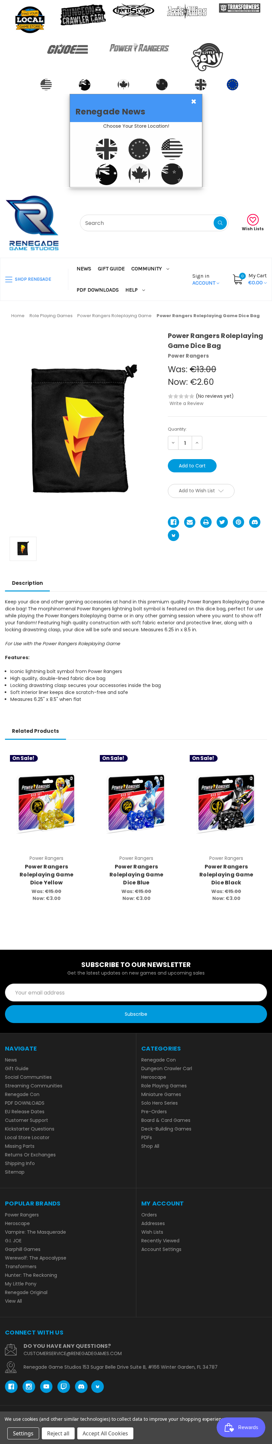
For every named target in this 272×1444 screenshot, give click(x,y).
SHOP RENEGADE (32, 279)
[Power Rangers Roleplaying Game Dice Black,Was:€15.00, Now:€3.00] (226, 803)
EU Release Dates (24, 1111)
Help (132, 290)
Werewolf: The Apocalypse (35, 1258)
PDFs (146, 1137)
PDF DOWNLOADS (98, 290)
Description (27, 583)
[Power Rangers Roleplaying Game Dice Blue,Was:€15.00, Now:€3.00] (136, 803)
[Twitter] (222, 522)
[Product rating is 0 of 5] (181, 396)
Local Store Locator (27, 1137)
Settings (23, 1433)
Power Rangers (22, 1214)
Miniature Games (161, 1094)
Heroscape (153, 1077)
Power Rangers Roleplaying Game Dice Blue (136, 874)
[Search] (220, 223)
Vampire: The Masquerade (35, 1232)
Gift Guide (111, 268)
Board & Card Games (165, 1120)
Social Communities (28, 1077)
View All (13, 1301)
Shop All (150, 1146)
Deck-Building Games (166, 1129)
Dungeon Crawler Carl (166, 1068)
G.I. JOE (13, 1240)
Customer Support (26, 1120)
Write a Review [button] (186, 403)
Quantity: (177, 429)
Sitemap (15, 1172)
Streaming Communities (33, 1085)
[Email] (189, 522)
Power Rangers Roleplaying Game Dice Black (226, 874)
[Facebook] (173, 522)
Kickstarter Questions (29, 1129)
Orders (149, 1214)
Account (204, 279)
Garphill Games (22, 1249)
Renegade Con (22, 1094)
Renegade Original (26, 1292)
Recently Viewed (160, 1240)
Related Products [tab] (35, 730)
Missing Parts (19, 1146)
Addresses (153, 1223)
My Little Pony (20, 1283)
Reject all (58, 1433)
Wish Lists (253, 229)
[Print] (206, 522)
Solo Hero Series (159, 1103)
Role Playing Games (164, 1085)
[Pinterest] (238, 522)
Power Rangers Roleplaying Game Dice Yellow (46, 874)
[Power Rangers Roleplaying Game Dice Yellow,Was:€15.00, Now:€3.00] (46, 803)
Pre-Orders (154, 1111)
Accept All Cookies (105, 1433)
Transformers (20, 1266)
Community (147, 268)
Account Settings (161, 1249)
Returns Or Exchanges (30, 1154)
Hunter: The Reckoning (31, 1275)
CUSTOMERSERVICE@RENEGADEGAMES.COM (73, 1353)
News (84, 268)
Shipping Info (20, 1163)
